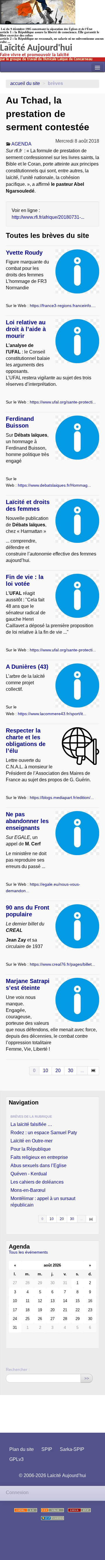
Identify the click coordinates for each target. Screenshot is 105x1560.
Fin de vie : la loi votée (24, 580)
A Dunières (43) (27, 666)
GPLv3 (16, 1459)
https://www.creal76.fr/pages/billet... (62, 964)
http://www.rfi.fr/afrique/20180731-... (48, 217)
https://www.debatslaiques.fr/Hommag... (54, 485)
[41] (91, 1219)
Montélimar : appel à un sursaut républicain (42, 1201)
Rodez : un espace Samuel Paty (43, 1132)
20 (58, 1070)
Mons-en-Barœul (28, 1190)
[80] (93, 1070)
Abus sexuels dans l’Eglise (38, 1165)
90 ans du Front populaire (27, 910)
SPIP (46, 1449)
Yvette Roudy (24, 252)
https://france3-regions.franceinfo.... (63, 305)
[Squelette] (79, 1510)
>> (86, 1378)
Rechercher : (18, 1369)
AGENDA (21, 143)
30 (70, 1070)
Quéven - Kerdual (28, 1173)
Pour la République (30, 1149)
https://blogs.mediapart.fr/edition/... (62, 797)
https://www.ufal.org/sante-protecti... (63, 402)
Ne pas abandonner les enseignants (27, 821)
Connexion (17, 1492)
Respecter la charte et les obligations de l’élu (26, 740)
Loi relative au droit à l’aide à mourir (26, 329)
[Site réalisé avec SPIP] (52, 1518)
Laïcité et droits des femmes (28, 505)
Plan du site (21, 1449)
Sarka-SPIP (72, 1449)
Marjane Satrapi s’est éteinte (28, 984)
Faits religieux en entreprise (39, 1157)
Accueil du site (25, 83)
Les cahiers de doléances (37, 1181)
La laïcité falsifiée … (31, 1124)
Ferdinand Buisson (20, 422)
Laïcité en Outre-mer (31, 1140)
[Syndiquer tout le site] (52, 1510)
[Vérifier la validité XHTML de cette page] (25, 1510)
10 (45, 1070)
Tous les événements (28, 1252)
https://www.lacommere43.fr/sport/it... (52, 714)
